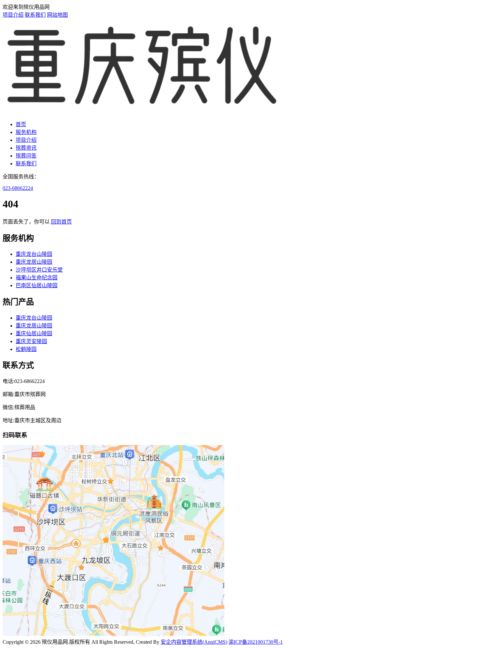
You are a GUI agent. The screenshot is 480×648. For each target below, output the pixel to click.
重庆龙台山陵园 (34, 254)
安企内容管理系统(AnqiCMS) (194, 642)
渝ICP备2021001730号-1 (256, 642)
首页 (21, 124)
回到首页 (61, 221)
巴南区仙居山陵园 (36, 285)
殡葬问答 (26, 155)
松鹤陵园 (26, 349)
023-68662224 (18, 188)
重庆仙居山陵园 (34, 333)
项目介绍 (13, 15)
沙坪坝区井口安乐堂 (39, 270)
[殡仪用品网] (142, 111)
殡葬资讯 (26, 148)
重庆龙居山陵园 (34, 262)
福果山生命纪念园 (36, 277)
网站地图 (57, 15)
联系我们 (35, 15)
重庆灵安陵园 (31, 341)
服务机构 (26, 132)
